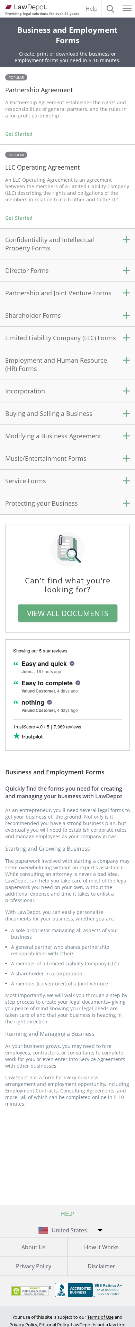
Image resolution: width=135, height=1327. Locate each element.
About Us (33, 1247)
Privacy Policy (33, 1266)
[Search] (110, 8)
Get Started (19, 134)
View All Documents (67, 613)
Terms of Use (100, 1317)
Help (92, 8)
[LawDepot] (25, 7)
